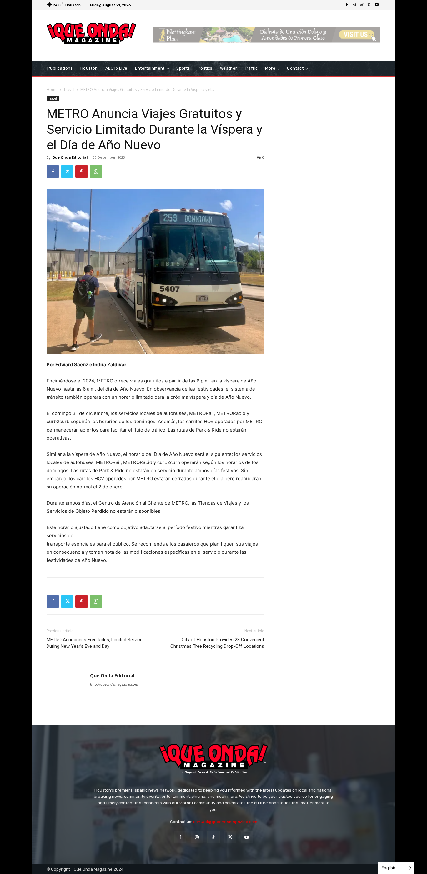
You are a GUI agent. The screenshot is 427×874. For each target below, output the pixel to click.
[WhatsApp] (96, 171)
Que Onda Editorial (70, 157)
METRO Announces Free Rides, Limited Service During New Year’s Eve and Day (95, 643)
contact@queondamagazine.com (225, 821)
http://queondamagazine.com (114, 684)
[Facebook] (346, 5)
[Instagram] (354, 5)
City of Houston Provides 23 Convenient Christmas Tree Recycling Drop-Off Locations (217, 643)
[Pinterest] (81, 171)
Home (52, 89)
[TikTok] (361, 5)
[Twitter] (369, 5)
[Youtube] (376, 5)
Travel (68, 89)
